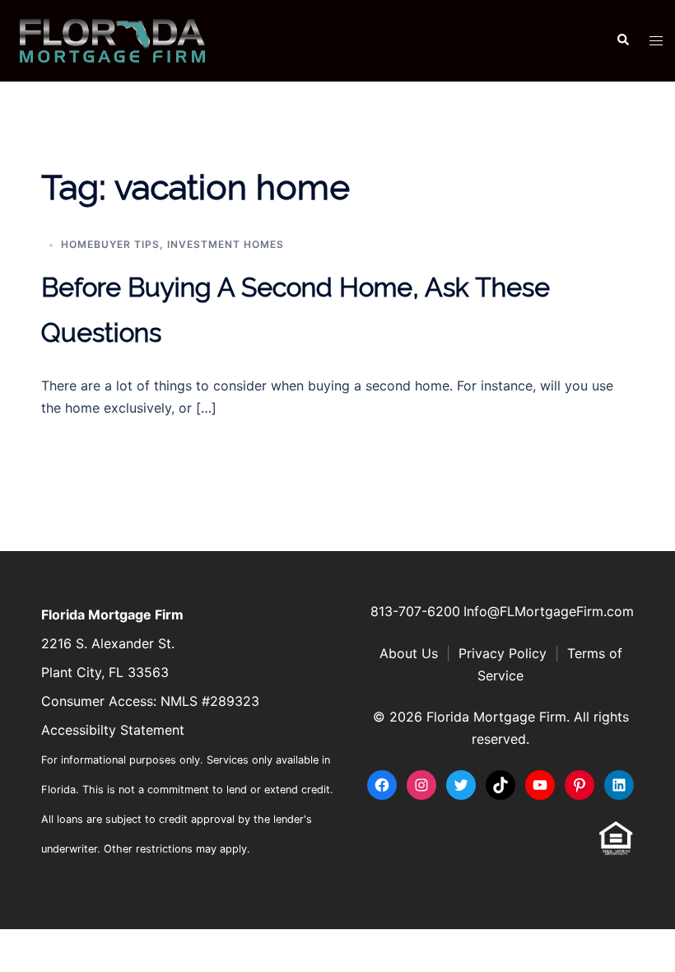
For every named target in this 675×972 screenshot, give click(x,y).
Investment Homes (225, 244)
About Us (408, 653)
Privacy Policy (503, 653)
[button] (622, 40)
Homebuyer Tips (110, 244)
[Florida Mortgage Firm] (112, 39)
